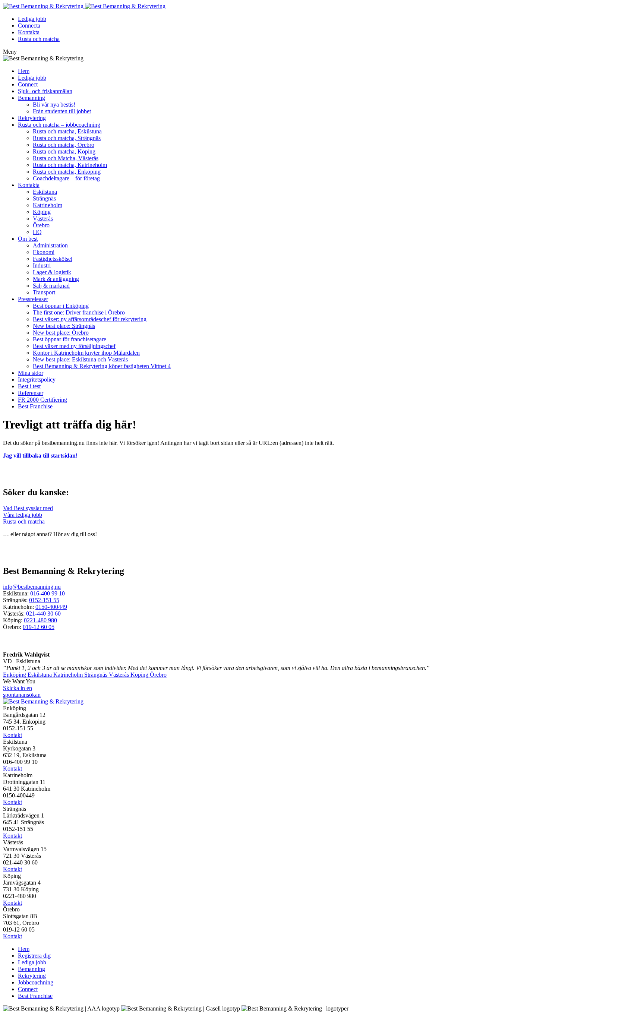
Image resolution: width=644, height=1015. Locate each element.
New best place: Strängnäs (64, 326)
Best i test (29, 386)
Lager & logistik (52, 272)
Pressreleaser (33, 299)
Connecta (29, 25)
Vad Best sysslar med (28, 508)
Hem (23, 71)
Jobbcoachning (35, 982)
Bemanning (31, 98)
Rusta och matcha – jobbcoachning (59, 124)
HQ (37, 232)
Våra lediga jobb (22, 515)
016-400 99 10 (47, 593)
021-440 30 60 (43, 613)
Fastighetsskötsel (52, 259)
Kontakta (29, 32)
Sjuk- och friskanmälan (45, 91)
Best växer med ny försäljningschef (74, 346)
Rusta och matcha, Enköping (67, 171)
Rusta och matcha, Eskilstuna (67, 131)
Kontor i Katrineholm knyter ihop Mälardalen (86, 353)
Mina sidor (30, 373)
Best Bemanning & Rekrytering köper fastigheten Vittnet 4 (102, 366)
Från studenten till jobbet (62, 111)
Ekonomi (43, 252)
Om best (28, 238)
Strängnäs (44, 198)
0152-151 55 (44, 600)
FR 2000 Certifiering (42, 399)
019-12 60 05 (38, 627)
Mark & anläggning (56, 279)
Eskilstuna (45, 192)
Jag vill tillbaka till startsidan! (40, 455)
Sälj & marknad (51, 285)
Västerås (43, 218)
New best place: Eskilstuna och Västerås (80, 359)
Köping (42, 212)
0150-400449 (51, 607)
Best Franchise (35, 406)
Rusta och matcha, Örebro (63, 145)
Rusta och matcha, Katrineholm (70, 165)
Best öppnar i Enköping (61, 306)
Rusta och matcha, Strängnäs (67, 138)
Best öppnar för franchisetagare (69, 339)
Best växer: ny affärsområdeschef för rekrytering (89, 319)
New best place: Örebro (61, 332)
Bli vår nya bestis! (54, 104)
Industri (42, 265)
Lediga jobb (32, 19)
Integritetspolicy (37, 379)
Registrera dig (34, 955)
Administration (50, 245)
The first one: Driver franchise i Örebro (79, 312)
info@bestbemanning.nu (32, 587)
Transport (44, 292)
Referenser (30, 393)
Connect (28, 84)
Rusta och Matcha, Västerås (65, 158)
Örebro (41, 225)
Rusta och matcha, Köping (64, 151)
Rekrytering (32, 118)
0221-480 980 (40, 620)
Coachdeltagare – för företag (66, 178)
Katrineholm (47, 205)
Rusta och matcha (39, 39)
